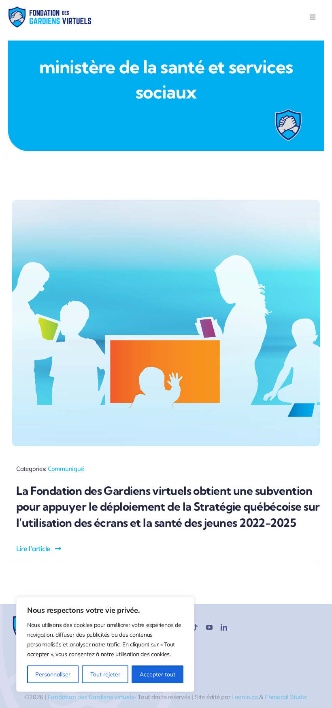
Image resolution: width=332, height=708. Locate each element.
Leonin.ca (245, 697)
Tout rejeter (105, 674)
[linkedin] (224, 627)
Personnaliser (52, 674)
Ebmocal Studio (286, 697)
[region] (105, 644)
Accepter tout (157, 674)
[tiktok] (195, 627)
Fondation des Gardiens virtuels (91, 697)
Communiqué (66, 469)
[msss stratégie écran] (166, 203)
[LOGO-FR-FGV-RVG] (49, 9)
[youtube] (209, 627)
